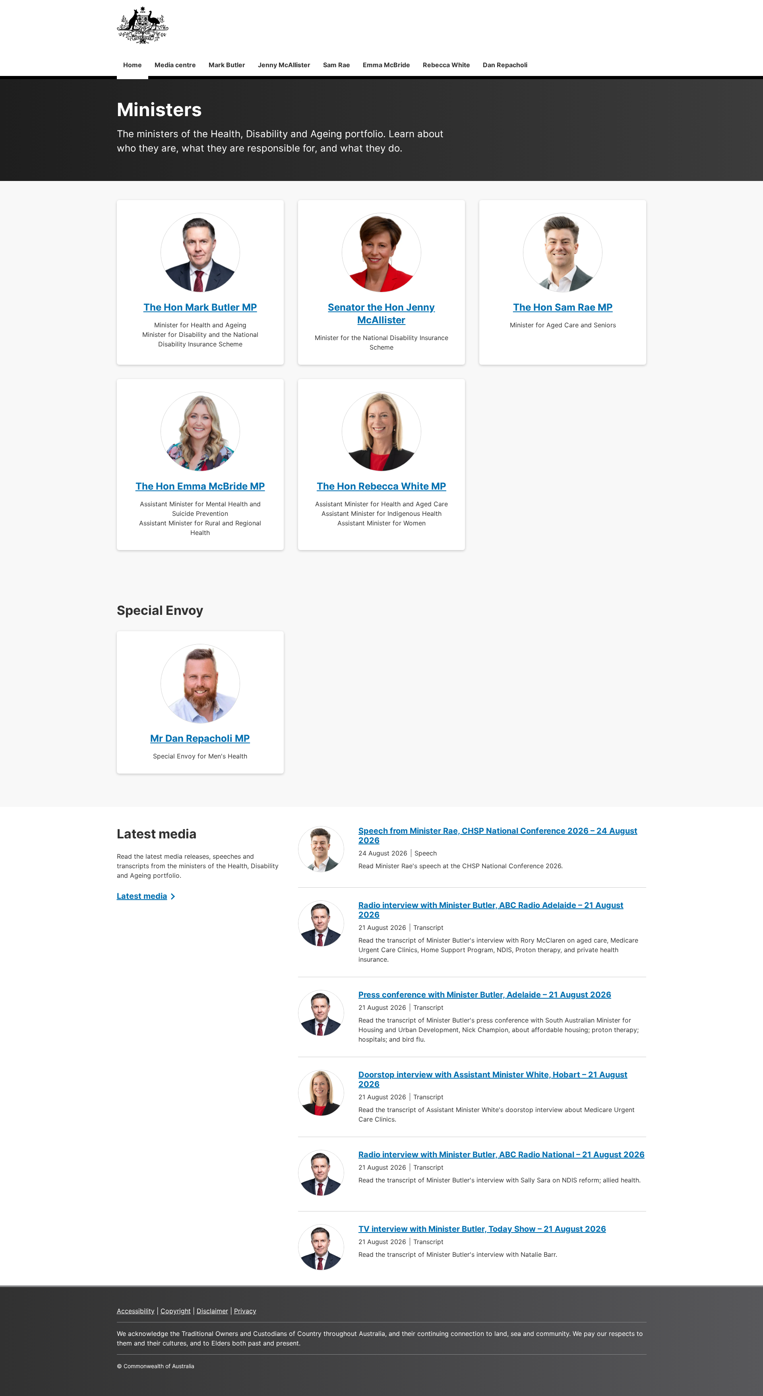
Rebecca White (446, 65)
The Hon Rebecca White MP (381, 486)
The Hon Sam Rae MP (563, 307)
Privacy (245, 1311)
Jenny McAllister (284, 65)
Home (132, 65)
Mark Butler (227, 65)
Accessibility (136, 1311)
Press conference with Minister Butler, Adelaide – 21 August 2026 (484, 994)
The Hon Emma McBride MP (200, 486)
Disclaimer (212, 1311)
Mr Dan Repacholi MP (200, 738)
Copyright (176, 1311)
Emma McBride (386, 65)
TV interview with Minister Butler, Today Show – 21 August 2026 (482, 1229)
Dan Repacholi (505, 65)
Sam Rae (336, 65)
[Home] (142, 25)
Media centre (175, 65)
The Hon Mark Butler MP (200, 307)
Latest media (142, 896)
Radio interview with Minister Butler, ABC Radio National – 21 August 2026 (501, 1154)
